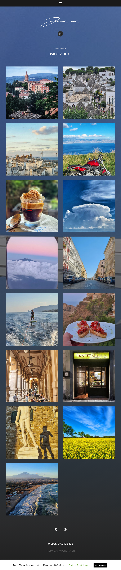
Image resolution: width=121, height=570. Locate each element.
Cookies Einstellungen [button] (79, 565)
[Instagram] (60, 33)
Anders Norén (67, 550)
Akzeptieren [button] (100, 565)
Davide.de (65, 544)
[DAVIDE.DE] (61, 22)
